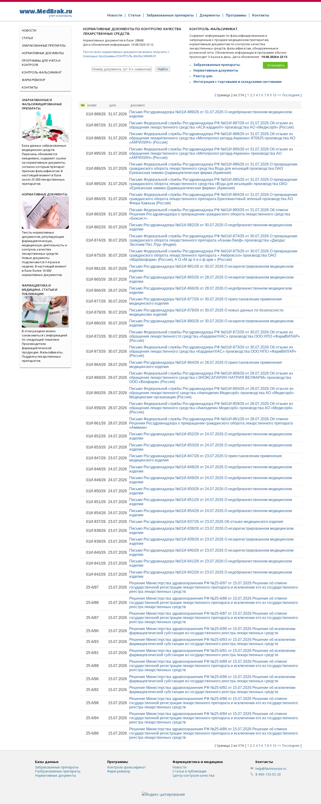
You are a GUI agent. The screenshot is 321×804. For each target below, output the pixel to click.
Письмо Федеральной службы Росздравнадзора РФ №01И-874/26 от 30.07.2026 (213, 240)
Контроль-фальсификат (126, 767)
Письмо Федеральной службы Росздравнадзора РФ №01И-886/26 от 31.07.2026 (213, 168)
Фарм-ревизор (33, 80)
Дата (112, 105)
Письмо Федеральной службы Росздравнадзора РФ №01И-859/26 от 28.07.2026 (211, 408)
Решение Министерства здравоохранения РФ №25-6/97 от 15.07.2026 (213, 587)
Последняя (290, 95)
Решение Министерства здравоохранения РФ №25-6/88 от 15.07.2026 (213, 602)
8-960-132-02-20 (268, 774)
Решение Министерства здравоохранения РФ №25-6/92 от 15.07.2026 (212, 690)
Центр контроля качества (193, 775)
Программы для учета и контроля (41, 62)
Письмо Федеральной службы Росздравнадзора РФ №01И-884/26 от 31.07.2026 (213, 199)
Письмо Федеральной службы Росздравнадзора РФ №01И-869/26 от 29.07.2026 (211, 377)
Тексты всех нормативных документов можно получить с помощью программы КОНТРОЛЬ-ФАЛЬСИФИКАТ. (126, 54)
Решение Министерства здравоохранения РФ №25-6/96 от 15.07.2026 (212, 679)
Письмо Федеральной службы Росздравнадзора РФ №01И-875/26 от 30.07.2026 (213, 255)
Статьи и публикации (189, 771)
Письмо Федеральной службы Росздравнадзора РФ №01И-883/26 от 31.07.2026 (209, 214)
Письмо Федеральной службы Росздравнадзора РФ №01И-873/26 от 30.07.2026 (212, 351)
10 (274, 95)
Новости (114, 15)
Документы (210, 15)
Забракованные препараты (170, 15)
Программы (236, 15)
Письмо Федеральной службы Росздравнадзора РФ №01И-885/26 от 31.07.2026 (213, 184)
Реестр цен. (203, 76)
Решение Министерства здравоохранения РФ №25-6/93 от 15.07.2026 (212, 642)
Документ (137, 105)
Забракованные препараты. (217, 65)
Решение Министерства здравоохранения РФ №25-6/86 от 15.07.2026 (213, 733)
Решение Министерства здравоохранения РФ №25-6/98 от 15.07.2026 (213, 703)
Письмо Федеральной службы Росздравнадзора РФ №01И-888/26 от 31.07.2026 (212, 138)
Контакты (260, 15)
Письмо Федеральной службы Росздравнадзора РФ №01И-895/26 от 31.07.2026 (211, 153)
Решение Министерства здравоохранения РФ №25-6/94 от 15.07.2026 (213, 718)
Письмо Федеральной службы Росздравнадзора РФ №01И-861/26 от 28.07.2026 (211, 423)
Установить (276, 65)
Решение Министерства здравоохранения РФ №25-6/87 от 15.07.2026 (213, 617)
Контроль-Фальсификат (42, 72)
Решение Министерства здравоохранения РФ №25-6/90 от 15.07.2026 (212, 631)
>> (279, 95)
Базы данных (47, 762)
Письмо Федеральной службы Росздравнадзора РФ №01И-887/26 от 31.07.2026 (211, 125)
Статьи (134, 15)
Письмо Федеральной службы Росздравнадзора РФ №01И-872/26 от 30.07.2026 (214, 336)
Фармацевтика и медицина (197, 762)
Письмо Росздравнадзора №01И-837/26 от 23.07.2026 (206, 522)
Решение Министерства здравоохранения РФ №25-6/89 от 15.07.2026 (213, 665)
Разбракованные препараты (57, 771)
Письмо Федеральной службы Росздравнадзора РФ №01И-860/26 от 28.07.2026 (211, 393)
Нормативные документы (215, 70)
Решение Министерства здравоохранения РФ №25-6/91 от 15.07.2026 (212, 653)
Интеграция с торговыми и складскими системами (237, 82)
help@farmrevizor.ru (270, 768)
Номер (92, 105)
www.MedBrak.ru (46, 12)
